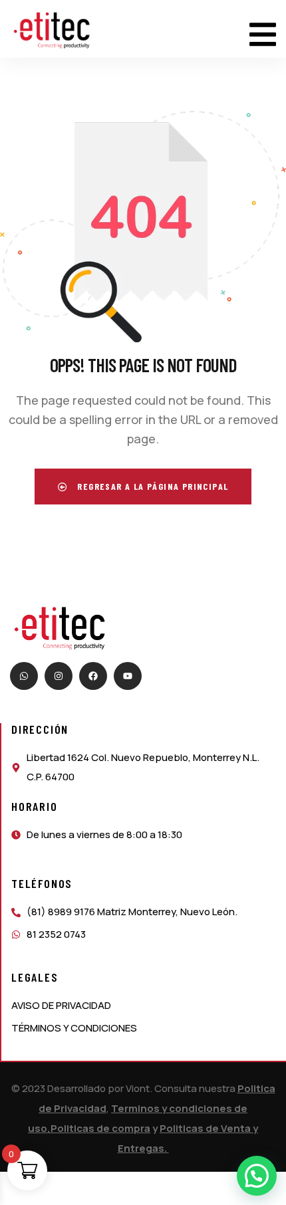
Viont (138, 1088)
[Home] (52, 30)
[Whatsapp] (24, 676)
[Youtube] (128, 676)
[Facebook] (93, 676)
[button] (257, 1176)
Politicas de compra (100, 1128)
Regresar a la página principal (151, 486)
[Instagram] (58, 676)
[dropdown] (262, 29)
